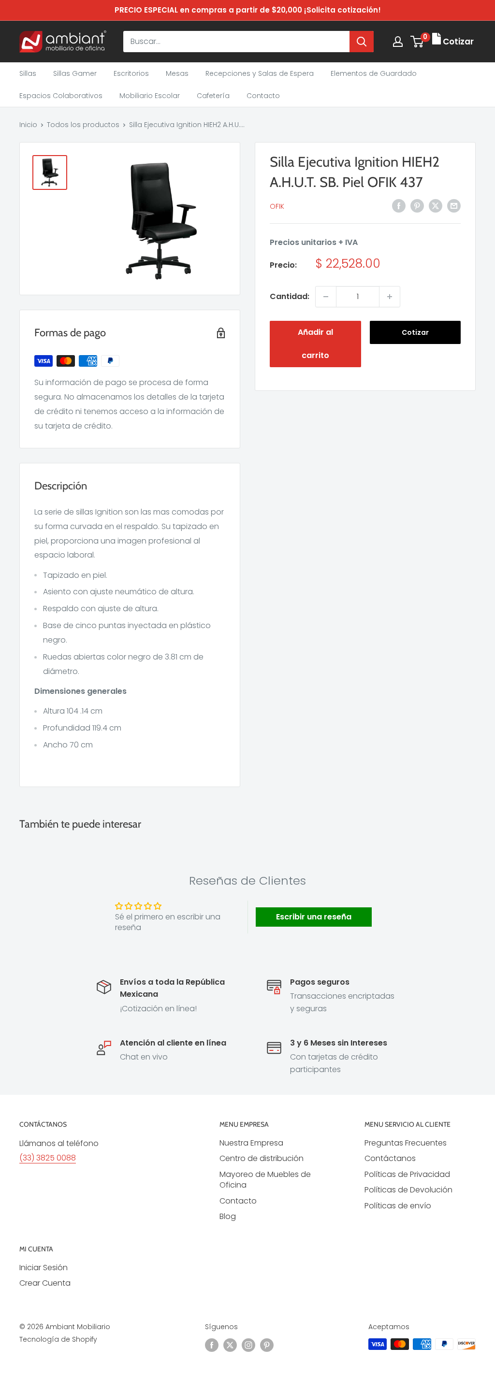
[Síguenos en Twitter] (230, 1345)
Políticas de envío (397, 1205)
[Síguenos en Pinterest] (267, 1345)
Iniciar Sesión (43, 1267)
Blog (227, 1216)
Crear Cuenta (45, 1283)
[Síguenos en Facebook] (211, 1345)
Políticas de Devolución (408, 1189)
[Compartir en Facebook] (399, 205)
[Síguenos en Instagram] (248, 1345)
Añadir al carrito (315, 344)
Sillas (27, 73)
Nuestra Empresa (251, 1142)
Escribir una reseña (313, 916)
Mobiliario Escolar (149, 95)
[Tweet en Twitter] (435, 205)
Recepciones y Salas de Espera (259, 73)
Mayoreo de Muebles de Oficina (265, 1179)
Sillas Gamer (75, 73)
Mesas (177, 73)
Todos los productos (83, 124)
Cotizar (415, 332)
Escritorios (131, 73)
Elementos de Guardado (374, 73)
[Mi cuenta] (398, 41)
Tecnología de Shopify (58, 1339)
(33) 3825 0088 (47, 1157)
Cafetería (213, 95)
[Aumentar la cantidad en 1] (389, 297)
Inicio (28, 124)
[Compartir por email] (454, 205)
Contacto (263, 95)
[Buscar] (361, 41)
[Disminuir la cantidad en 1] (326, 297)
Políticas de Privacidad (407, 1174)
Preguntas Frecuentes (405, 1142)
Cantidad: (289, 296)
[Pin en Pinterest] (417, 205)
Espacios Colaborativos (60, 95)
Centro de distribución (261, 1158)
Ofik (277, 206)
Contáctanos (390, 1158)
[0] (417, 41)
